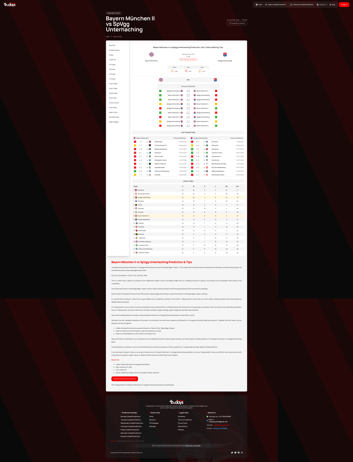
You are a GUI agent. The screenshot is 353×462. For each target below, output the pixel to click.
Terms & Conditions (185, 420)
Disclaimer (181, 416)
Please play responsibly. (193, 445)
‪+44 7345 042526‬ (225, 416)
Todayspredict (119, 385)
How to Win (113, 108)
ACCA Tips (112, 98)
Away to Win (113, 112)
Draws (111, 55)
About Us (152, 420)
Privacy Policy (183, 423)
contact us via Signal (220, 428)
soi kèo (137, 441)
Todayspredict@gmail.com (218, 422)
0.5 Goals (112, 65)
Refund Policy (183, 426)
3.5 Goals (112, 79)
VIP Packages (154, 423)
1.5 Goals (112, 69)
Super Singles (114, 122)
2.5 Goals (112, 74)
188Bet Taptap (120, 441)
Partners (181, 430)
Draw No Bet (113, 93)
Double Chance (114, 50)
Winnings (152, 426)
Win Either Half (114, 117)
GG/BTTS (112, 60)
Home (108, 36)
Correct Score (114, 103)
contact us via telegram (221, 425)
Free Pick (112, 45)
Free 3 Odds (113, 88)
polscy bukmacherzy (129, 441)
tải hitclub (141, 441)
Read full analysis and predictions (125, 379)
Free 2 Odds (113, 84)
